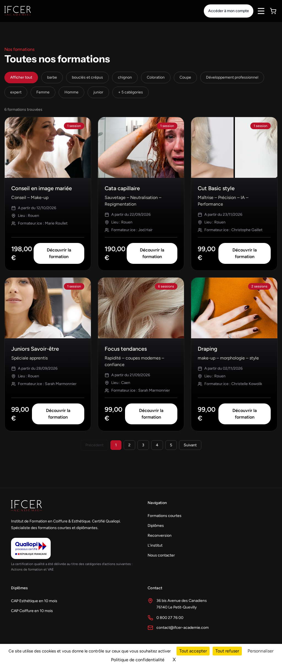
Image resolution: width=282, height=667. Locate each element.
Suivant (190, 445)
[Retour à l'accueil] (17, 11)
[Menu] (261, 11)
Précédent (94, 445)
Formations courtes (164, 515)
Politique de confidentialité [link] (137, 659)
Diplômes (156, 525)
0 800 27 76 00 (169, 617)
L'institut (155, 545)
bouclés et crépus (87, 77)
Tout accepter (193, 651)
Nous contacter (161, 555)
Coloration (156, 77)
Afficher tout (21, 77)
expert (15, 92)
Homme (71, 92)
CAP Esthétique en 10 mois (34, 601)
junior (98, 92)
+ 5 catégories (130, 92)
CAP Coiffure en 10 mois (32, 610)
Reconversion (160, 535)
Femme (43, 92)
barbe (52, 77)
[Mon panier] (273, 11)
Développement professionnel (232, 77)
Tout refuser (227, 651)
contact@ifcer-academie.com (182, 627)
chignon (125, 77)
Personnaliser (260, 651)
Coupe (185, 77)
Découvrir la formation (59, 253)
